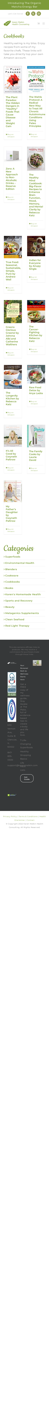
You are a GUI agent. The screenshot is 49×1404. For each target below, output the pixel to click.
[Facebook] (10, 778)
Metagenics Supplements (22, 613)
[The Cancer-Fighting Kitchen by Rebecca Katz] (36, 311)
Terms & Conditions (28, 816)
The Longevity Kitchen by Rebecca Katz (12, 398)
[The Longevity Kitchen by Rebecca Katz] (13, 377)
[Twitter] (10, 782)
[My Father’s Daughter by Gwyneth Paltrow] (13, 491)
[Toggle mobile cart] (38, 23)
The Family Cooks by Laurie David (35, 455)
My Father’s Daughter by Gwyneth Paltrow (12, 513)
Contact (31, 820)
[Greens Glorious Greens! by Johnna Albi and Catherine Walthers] (13, 311)
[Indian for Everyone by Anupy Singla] (36, 246)
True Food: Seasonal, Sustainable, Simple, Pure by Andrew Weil (13, 271)
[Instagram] (10, 786)
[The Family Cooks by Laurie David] (36, 436)
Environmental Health (19, 562)
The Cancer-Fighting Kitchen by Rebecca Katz (35, 334)
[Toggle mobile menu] (43, 23)
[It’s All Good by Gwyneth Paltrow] (13, 436)
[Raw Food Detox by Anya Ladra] (36, 374)
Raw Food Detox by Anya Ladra (36, 390)
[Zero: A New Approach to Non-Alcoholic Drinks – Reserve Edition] (13, 156)
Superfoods (12, 556)
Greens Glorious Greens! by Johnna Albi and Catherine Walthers (12, 336)
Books (9, 588)
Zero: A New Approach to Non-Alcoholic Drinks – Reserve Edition (12, 178)
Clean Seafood (14, 619)
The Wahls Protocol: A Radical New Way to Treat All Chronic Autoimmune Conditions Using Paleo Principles (37, 111)
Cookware (11, 575)
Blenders (11, 569)
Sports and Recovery (19, 600)
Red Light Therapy (17, 625)
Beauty (10, 606)
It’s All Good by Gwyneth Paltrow (11, 455)
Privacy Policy (10, 816)
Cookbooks (12, 581)
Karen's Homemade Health (23, 594)
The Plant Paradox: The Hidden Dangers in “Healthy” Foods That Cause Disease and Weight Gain (13, 112)
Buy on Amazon (11, 135)
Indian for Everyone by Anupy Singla (35, 264)
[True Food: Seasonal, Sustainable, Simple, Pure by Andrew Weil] (13, 247)
